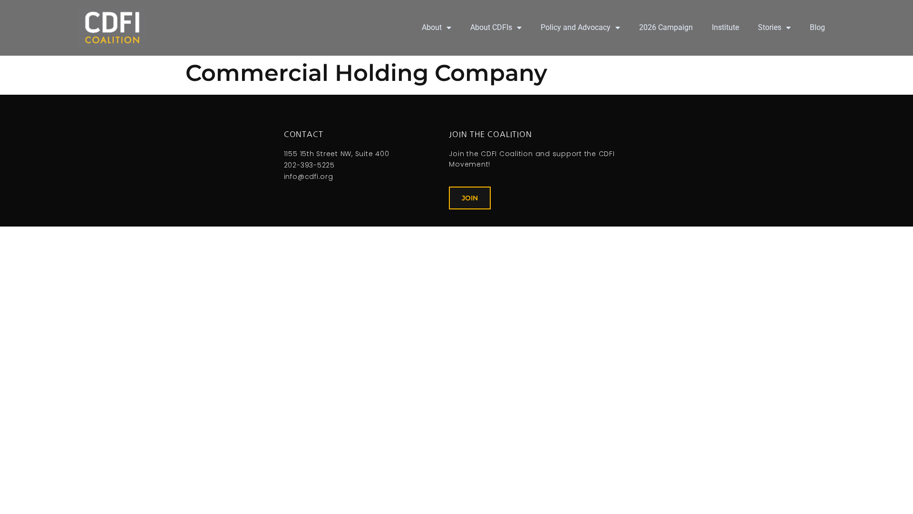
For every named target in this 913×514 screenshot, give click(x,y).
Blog (817, 27)
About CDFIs (491, 27)
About (432, 27)
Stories (769, 27)
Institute (725, 27)
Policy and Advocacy (576, 27)
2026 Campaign (666, 27)
